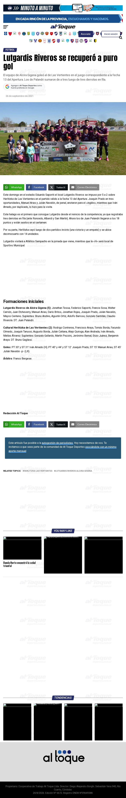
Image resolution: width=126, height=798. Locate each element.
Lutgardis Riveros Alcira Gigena (73, 471)
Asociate (86, 34)
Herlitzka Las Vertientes (38, 471)
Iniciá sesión (111, 34)
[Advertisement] (63, 274)
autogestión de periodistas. (57, 442)
